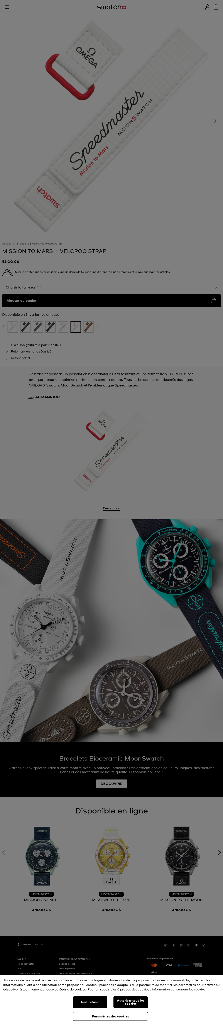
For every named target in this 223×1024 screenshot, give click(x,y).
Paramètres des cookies (110, 1016)
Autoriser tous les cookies (131, 1002)
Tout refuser (90, 1002)
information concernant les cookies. (179, 989)
